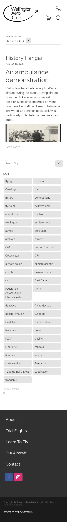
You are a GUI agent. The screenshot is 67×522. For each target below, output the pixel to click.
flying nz (10, 205)
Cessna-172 (12, 255)
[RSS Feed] (4, 393)
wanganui (11, 379)
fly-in (38, 288)
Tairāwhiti (40, 363)
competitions (42, 197)
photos (39, 214)
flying (8, 181)
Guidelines (11, 322)
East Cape (41, 280)
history (9, 197)
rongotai (39, 346)
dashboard (50, 501)
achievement (42, 222)
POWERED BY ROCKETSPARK (18, 512)
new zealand (42, 205)
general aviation (14, 313)
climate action (13, 263)
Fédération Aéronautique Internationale (13, 293)
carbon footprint (44, 247)
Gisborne (40, 313)
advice (9, 230)
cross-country (43, 272)
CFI (37, 255)
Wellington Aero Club (25, 501)
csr (7, 280)
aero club (40, 230)
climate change (44, 263)
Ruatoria (10, 355)
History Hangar (24, 57)
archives (10, 239)
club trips (10, 272)
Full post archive (11, 388)
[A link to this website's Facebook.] (9, 477)
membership (42, 322)
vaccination (41, 371)
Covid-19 (10, 189)
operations (11, 214)
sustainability (13, 363)
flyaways (10, 305)
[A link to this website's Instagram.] (18, 477)
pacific (39, 338)
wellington (11, 222)
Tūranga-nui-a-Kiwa (17, 371)
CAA (7, 247)
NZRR (8, 338)
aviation (39, 181)
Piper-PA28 (11, 346)
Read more (13, 147)
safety (38, 355)
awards (39, 239)
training (39, 189)
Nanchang (11, 330)
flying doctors (43, 305)
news (38, 330)
